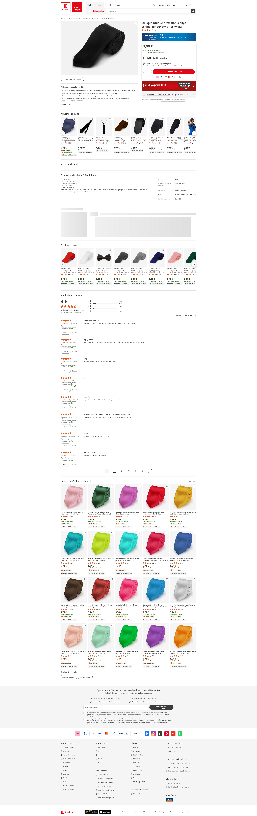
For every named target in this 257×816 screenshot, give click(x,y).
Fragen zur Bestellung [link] (105, 779)
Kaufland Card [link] (138, 755)
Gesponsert (64, 137)
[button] (105, 301)
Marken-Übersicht (69, 789)
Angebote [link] (136, 747)
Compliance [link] (135, 812)
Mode (65, 770)
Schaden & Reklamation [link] (106, 790)
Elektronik (66, 751)
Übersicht (101, 747)
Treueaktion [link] (137, 766)
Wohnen (66, 766)
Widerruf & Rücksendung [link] (106, 782)
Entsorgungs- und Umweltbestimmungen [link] (171, 812)
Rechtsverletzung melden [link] (106, 798)
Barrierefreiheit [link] (191, 812)
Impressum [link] (125, 812)
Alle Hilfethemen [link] (104, 775)
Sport (65, 778)
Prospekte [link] (136, 751)
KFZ (64, 782)
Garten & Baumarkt (69, 755)
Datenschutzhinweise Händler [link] (178, 767)
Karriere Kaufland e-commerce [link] (178, 787)
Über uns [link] (171, 751)
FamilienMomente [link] (139, 778)
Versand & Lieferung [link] (105, 794)
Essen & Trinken (68, 785)
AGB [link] (155, 812)
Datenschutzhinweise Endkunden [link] (179, 771)
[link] (114, 5)
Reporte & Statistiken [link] (175, 747)
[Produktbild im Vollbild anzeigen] (99, 48)
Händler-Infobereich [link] (140, 794)
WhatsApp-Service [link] (139, 782)
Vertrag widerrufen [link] (104, 786)
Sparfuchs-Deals (68, 747)
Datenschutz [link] (146, 812)
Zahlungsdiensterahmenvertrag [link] (179, 763)
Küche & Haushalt (69, 759)
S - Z (99, 763)
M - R (100, 759)
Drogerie (66, 774)
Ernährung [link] (137, 774)
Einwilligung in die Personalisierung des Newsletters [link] (100, 720)
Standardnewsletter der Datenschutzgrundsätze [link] (99, 714)
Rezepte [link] (136, 763)
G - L (99, 755)
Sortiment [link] (136, 759)
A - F (99, 751)
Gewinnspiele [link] (137, 770)
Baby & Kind (67, 763)
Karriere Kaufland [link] (174, 783)
